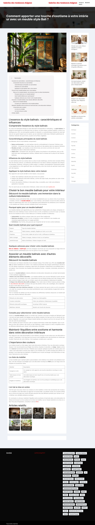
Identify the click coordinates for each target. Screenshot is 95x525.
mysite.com (51, 187)
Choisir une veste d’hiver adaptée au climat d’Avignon (78, 47)
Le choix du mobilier (20, 109)
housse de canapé (68, 491)
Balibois (16, 248)
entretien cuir (83, 482)
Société (73, 173)
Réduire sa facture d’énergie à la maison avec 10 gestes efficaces (79, 65)
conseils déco (67, 469)
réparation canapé (68, 507)
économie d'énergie (74, 514)
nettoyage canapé (74, 494)
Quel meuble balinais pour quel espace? (24, 96)
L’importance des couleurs (19, 107)
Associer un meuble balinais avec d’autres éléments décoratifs (27, 99)
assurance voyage (68, 456)
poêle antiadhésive (78, 498)
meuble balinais (25, 200)
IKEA (37, 401)
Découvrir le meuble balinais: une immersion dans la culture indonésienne (31, 92)
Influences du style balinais (21, 86)
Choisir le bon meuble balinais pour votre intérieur (24, 90)
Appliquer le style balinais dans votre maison (26, 88)
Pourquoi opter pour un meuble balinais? (25, 94)
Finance (73, 149)
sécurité (65, 510)
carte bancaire (76, 466)
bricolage (77, 459)
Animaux (73, 130)
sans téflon (77, 507)
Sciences (73, 169)
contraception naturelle (69, 472)
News (80, 4)
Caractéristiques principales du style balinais (26, 84)
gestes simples (79, 485)
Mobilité (73, 161)
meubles (84, 491)
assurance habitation (81, 453)
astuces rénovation (68, 459)
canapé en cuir (67, 466)
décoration (75, 475)
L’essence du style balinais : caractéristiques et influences (26, 81)
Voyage (73, 181)
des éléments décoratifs (17, 283)
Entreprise (74, 141)
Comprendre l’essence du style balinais (23, 82)
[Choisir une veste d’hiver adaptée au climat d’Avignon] (79, 39)
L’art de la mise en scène (21, 111)
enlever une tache (79, 478)
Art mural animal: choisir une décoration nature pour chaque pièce (78, 83)
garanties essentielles (68, 485)
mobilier (65, 494)
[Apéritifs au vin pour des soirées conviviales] (79, 109)
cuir (86, 472)
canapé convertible (68, 462)
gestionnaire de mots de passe (70, 488)
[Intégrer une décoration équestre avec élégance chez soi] (79, 92)
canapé (83, 459)
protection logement (68, 501)
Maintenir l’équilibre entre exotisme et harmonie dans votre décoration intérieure (31, 105)
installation (77, 491)
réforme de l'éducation (69, 504)
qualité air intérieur (79, 501)
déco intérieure (67, 475)
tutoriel (65, 514)
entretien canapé (74, 482)
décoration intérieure (68, 478)
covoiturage (79, 472)
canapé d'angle (78, 462)
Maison (73, 157)
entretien (66, 482)
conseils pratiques (77, 469)
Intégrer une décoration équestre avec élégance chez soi (78, 100)
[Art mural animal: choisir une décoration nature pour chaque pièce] (79, 74)
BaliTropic (23, 248)
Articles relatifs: (15, 113)
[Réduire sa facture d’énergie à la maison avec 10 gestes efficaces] (79, 57)
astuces (76, 456)
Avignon (81, 2)
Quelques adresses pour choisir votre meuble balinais (28, 98)
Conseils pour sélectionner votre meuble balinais (27, 103)
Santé (73, 165)
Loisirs (73, 153)
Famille (73, 145)
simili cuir (84, 507)
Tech (72, 177)
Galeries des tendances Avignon (17, 3)
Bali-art (11, 248)
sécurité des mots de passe (76, 510)
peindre (82, 494)
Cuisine (73, 134)
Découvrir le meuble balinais (20, 101)
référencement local (81, 504)
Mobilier (87, 2)
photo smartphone (68, 498)
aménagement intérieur (69, 453)
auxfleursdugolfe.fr (40, 453)
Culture (73, 137)
